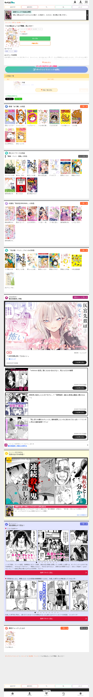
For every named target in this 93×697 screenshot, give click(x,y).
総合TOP (12, 7)
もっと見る (82, 156)
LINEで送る (18, 99)
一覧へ (83, 106)
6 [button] (50, 562)
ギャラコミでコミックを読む (48, 69)
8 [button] (56, 562)
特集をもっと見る (80, 297)
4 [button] (45, 562)
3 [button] (42, 562)
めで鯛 (23, 32)
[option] (21, 545)
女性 (13, 22)
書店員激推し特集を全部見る (21, 445)
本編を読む (35, 43)
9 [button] (57, 612)
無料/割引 (29, 7)
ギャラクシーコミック (12, 656)
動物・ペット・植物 (11, 51)
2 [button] (39, 562)
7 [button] (53, 562)
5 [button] (47, 562)
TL (46, 7)
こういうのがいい (12, 528)
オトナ (80, 7)
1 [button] (36, 562)
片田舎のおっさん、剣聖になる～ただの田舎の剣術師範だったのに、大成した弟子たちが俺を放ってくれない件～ (41, 578)
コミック (7, 22)
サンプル (35, 38)
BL (63, 7)
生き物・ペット (21, 22)
